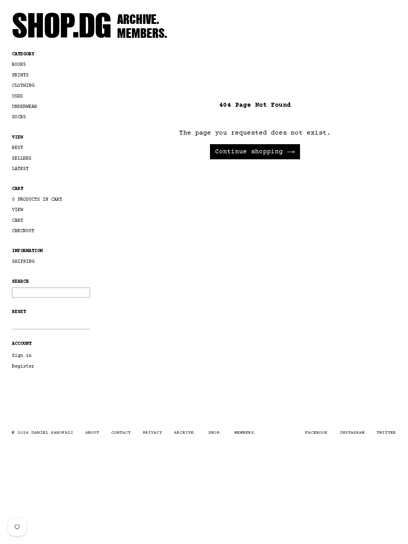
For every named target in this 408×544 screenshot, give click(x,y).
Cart (17, 189)
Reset (19, 312)
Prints (20, 75)
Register (23, 366)
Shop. (215, 432)
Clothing (23, 85)
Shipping (23, 261)
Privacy (152, 432)
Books (19, 64)
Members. (142, 32)
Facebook (316, 432)
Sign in (21, 355)
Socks (19, 117)
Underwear (24, 107)
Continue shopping (249, 151)
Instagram (352, 432)
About (92, 432)
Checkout (23, 231)
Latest (20, 169)
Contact (121, 432)
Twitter (386, 432)
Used (17, 96)
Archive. (138, 18)
